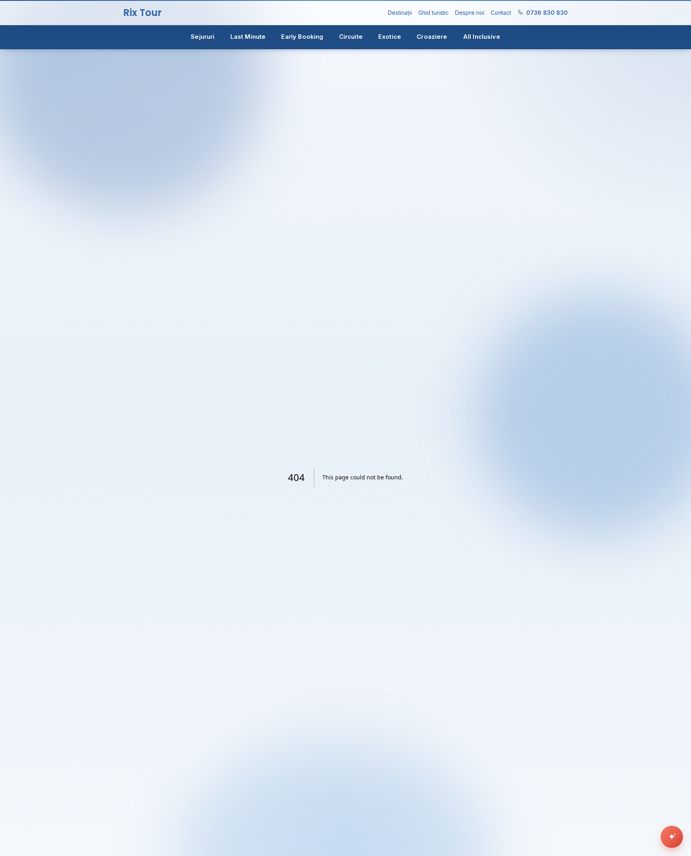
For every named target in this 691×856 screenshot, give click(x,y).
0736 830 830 (547, 12)
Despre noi (469, 12)
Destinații (400, 12)
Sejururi (202, 36)
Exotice (389, 36)
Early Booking (302, 36)
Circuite (351, 36)
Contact (501, 12)
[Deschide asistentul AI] (672, 837)
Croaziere (432, 36)
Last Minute (248, 36)
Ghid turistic (433, 12)
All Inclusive (481, 36)
